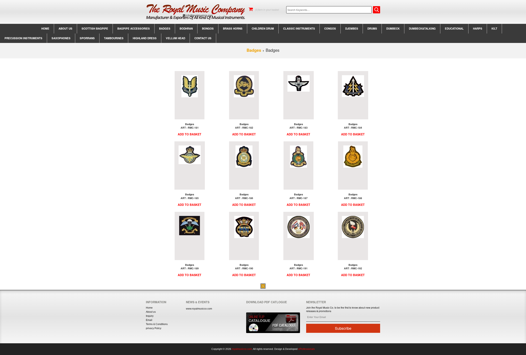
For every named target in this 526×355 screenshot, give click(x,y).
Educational (454, 28)
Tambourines (113, 38)
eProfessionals (306, 349)
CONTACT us (202, 38)
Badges (164, 28)
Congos (330, 28)
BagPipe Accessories (133, 28)
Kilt (494, 28)
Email (149, 320)
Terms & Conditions (157, 324)
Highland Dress (145, 38)
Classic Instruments (299, 28)
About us (65, 28)
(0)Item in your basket (266, 9)
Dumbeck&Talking (422, 28)
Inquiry (149, 316)
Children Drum (263, 28)
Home (45, 28)
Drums (372, 28)
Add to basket (189, 134)
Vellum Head (175, 38)
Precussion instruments (23, 38)
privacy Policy (153, 328)
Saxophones (61, 38)
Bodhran (186, 28)
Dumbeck (393, 28)
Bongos (208, 28)
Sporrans (87, 38)
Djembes (351, 28)
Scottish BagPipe (95, 28)
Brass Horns (232, 28)
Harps (477, 28)
